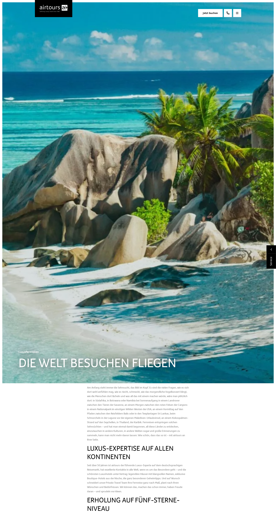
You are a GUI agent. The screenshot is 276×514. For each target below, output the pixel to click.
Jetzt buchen (210, 13)
